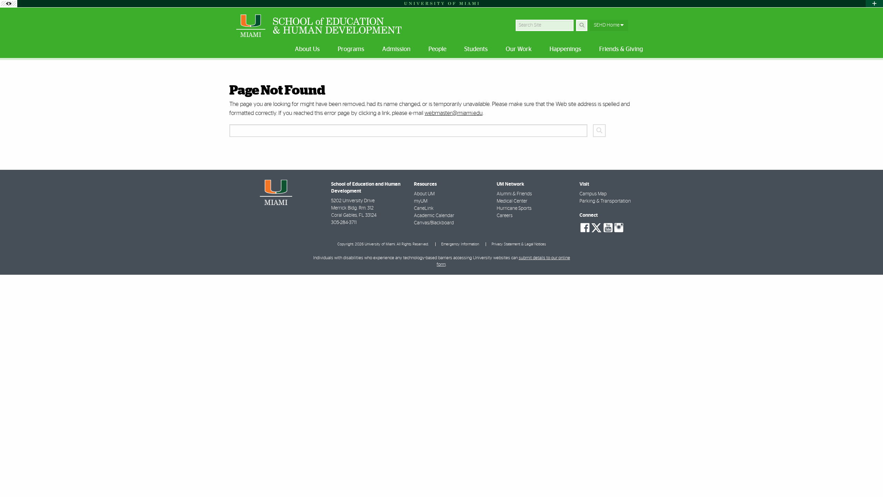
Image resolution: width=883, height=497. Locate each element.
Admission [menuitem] (396, 49)
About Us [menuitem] (307, 49)
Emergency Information (460, 244)
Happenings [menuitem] (565, 49)
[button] (840, 479)
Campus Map (593, 194)
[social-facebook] (585, 228)
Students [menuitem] (476, 49)
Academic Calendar (434, 215)
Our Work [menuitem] (519, 49)
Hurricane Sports (514, 208)
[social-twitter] (596, 227)
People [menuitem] (437, 49)
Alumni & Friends (514, 194)
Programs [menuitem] (351, 49)
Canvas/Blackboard (434, 223)
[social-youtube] (608, 228)
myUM (420, 201)
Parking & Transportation (605, 201)
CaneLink (424, 208)
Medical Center (512, 201)
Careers (505, 215)
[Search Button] (581, 25)
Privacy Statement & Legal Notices (519, 244)
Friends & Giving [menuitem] (621, 49)
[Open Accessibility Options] (8, 3)
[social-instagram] (618, 228)
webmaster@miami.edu (454, 113)
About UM (424, 194)
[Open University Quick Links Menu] (874, 3)
